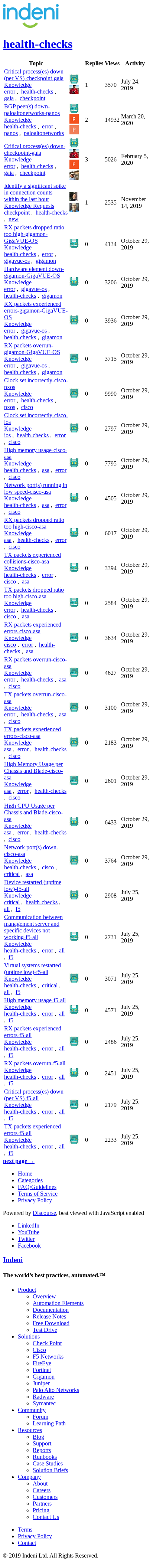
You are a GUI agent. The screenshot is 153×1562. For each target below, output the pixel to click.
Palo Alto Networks (56, 1390)
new (14, 219)
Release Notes (49, 1316)
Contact (27, 1543)
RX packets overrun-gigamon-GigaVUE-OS (32, 348)
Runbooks (45, 1457)
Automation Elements (58, 1303)
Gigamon (44, 1376)
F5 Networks (48, 1356)
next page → (19, 1161)
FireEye (42, 1363)
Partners (42, 1503)
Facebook (29, 1245)
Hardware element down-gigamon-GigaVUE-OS (34, 272)
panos (11, 133)
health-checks (37, 91)
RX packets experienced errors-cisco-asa (32, 627)
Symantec (44, 1403)
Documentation (51, 1310)
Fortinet (42, 1370)
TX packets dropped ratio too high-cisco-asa (34, 592)
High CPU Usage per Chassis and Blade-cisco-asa (33, 812)
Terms (25, 1529)
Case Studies (48, 1463)
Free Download (51, 1323)
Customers (45, 1497)
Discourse (44, 1213)
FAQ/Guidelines (37, 1187)
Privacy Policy (35, 1200)
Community (32, 1410)
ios (7, 435)
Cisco (39, 1350)
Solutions (29, 1336)
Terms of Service (38, 1193)
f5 (18, 909)
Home (25, 1173)
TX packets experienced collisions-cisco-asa (32, 558)
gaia (9, 98)
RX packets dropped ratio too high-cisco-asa (34, 523)
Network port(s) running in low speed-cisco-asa (35, 488)
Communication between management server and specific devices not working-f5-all (33, 927)
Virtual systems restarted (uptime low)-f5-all (32, 968)
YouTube (28, 1232)
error (9, 91)
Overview (44, 1296)
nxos (9, 407)
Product (27, 1290)
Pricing (41, 1510)
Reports (42, 1450)
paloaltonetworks (44, 133)
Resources (30, 1430)
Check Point (47, 1343)
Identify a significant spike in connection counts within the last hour (35, 192)
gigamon (46, 261)
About (40, 1483)
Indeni (13, 1260)
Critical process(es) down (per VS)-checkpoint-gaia (34, 74)
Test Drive (45, 1330)
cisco (27, 407)
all (7, 909)
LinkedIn (28, 1225)
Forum (40, 1417)
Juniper (41, 1383)
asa (45, 470)
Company (29, 1477)
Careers (42, 1490)
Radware (43, 1396)
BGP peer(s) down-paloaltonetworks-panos (32, 109)
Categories (30, 1180)
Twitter (26, 1239)
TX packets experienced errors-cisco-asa (32, 732)
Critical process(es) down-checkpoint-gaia (34, 149)
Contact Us (46, 1517)
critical (12, 874)
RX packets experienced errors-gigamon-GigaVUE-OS (36, 310)
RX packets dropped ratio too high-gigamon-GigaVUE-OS (34, 234)
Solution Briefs (50, 1470)
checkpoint (32, 98)
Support (42, 1443)
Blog (38, 1437)
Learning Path (49, 1423)
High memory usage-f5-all (35, 1000)
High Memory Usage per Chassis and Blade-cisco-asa (33, 771)
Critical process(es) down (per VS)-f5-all (34, 1094)
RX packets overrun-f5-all (34, 1063)
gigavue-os (17, 261)
